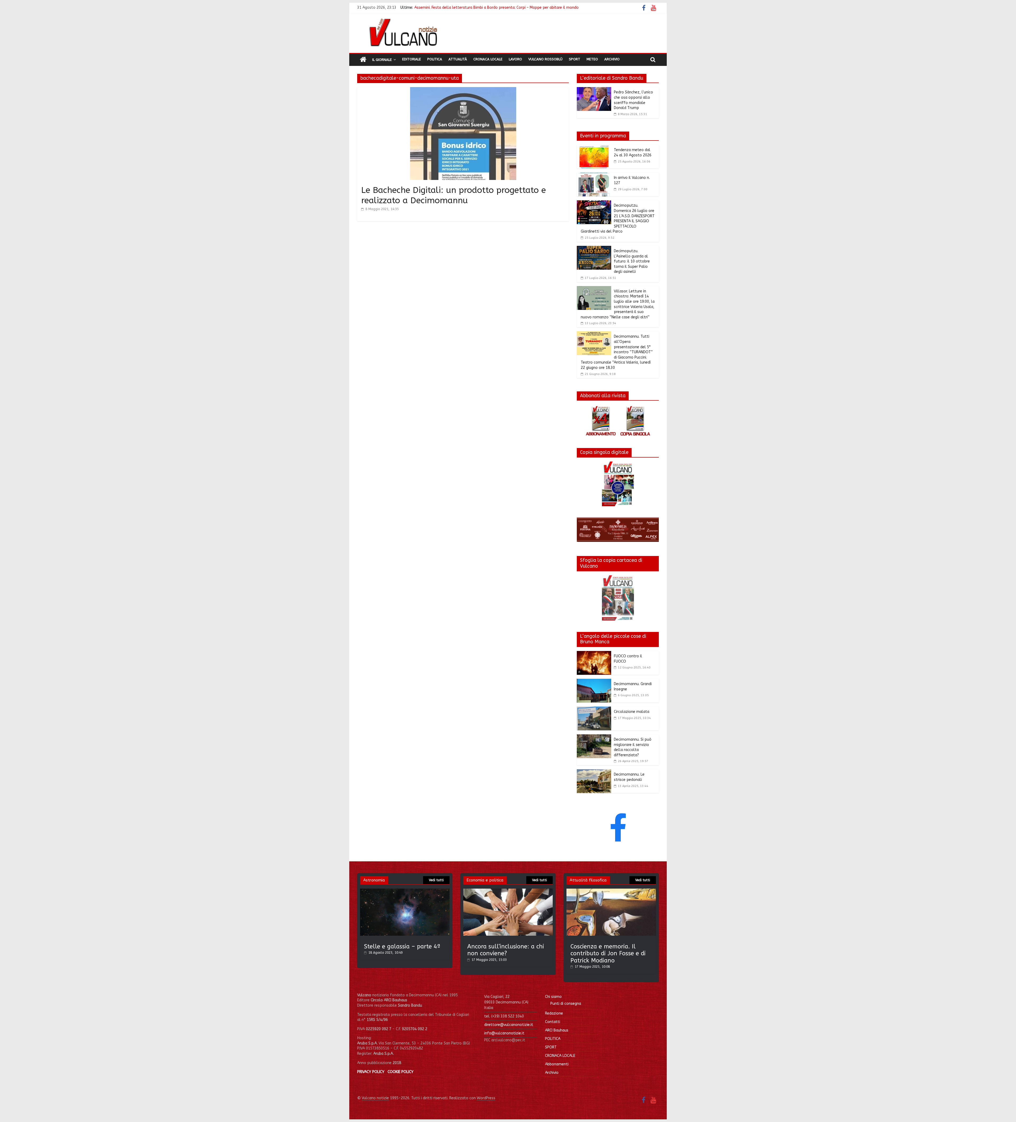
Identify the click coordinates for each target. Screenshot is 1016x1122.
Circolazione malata (631, 711)
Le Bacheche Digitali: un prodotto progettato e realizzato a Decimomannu (453, 195)
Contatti (552, 1022)
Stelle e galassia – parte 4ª (402, 946)
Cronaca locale (487, 59)
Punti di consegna (565, 1003)
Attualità (457, 59)
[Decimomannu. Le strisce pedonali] (594, 772)
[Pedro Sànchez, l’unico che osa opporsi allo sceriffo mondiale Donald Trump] (594, 90)
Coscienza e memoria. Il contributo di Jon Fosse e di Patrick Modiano (608, 953)
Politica (434, 59)
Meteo (592, 59)
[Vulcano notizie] (363, 60)
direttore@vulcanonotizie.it (508, 1025)
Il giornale (382, 60)
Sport (574, 59)
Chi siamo (553, 996)
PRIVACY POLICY (370, 1072)
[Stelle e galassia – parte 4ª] (405, 891)
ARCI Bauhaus (556, 1030)
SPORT (551, 1047)
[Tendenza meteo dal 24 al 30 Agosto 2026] (594, 148)
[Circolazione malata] (594, 709)
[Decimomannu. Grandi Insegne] (594, 682)
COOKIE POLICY (401, 1072)
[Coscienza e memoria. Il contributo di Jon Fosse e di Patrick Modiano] (611, 891)
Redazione (554, 1013)
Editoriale (411, 59)
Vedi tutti (436, 880)
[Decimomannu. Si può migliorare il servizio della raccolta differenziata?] (594, 737)
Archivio (612, 59)
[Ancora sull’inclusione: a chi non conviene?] (508, 891)
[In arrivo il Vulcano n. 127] (594, 175)
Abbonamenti (557, 1064)
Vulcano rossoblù (545, 59)
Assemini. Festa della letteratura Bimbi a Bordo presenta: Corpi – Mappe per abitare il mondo (496, 7)
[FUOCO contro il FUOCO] (594, 654)
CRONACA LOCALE (560, 1055)
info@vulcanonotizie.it (504, 1033)
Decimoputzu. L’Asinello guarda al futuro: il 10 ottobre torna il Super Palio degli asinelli (632, 261)
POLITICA (552, 1039)
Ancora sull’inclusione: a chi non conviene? (505, 950)
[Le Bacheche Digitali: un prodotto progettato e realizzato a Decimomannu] (463, 90)
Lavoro (515, 59)
